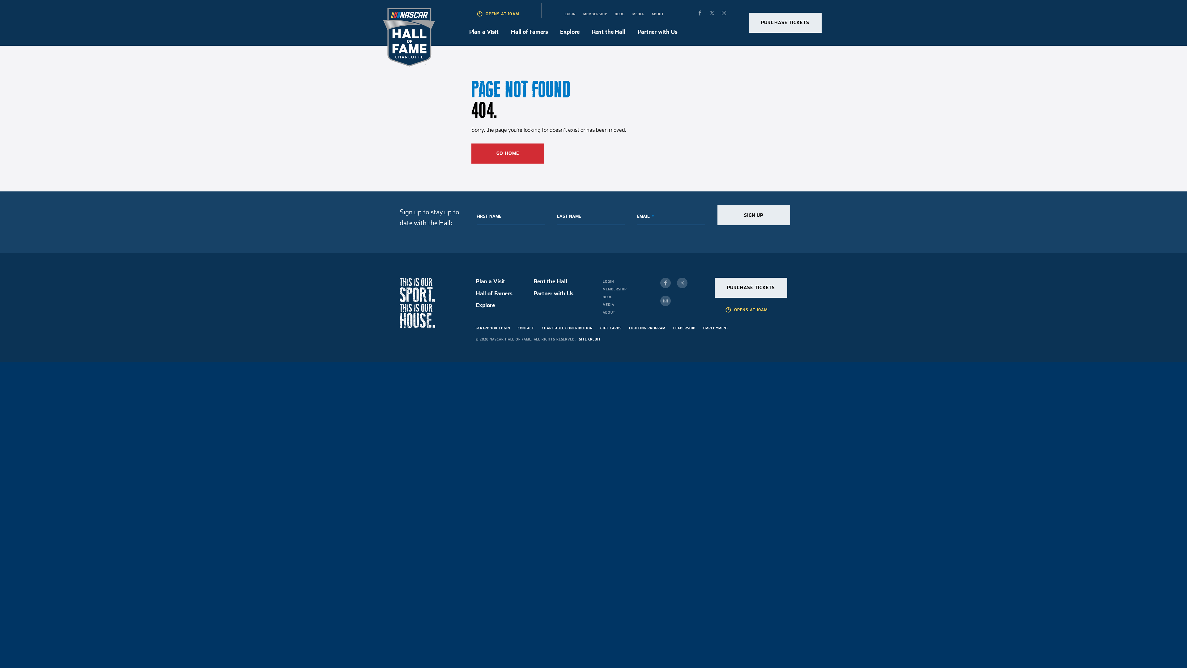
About (658, 14)
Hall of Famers (529, 31)
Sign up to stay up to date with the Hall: (429, 217)
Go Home (507, 153)
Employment (715, 328)
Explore (569, 31)
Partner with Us (658, 31)
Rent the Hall (608, 31)
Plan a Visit (484, 31)
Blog (620, 14)
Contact (526, 328)
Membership (595, 14)
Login (570, 14)
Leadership (684, 328)
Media (638, 14)
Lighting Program (647, 328)
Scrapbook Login (493, 328)
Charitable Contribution (567, 328)
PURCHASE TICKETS (785, 22)
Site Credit (590, 339)
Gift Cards (610, 328)
